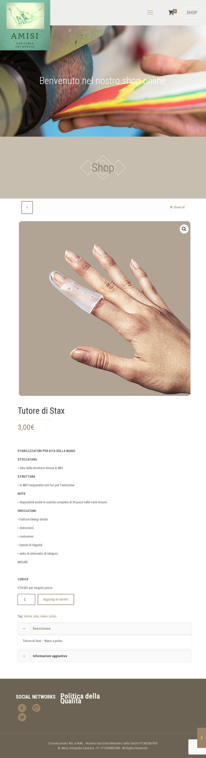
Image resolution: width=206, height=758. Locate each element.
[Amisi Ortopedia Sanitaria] (25, 25)
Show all (179, 207)
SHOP (192, 12)
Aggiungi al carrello (56, 599)
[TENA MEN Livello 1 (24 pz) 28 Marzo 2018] (201, 738)
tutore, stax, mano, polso (40, 616)
